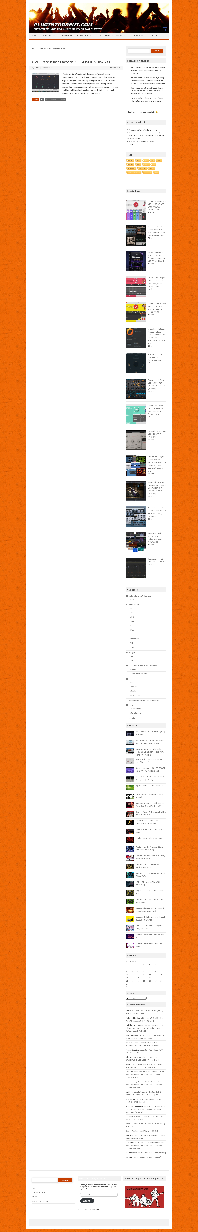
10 (127, 974)
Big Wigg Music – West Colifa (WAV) (149, 786)
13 (144, 974)
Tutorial (155, 36)
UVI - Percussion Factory (55, 99)
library (151, 168)
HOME (34, 1188)
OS (130, 679)
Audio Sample (138, 36)
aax (156, 172)
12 (138, 974)
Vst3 (132, 647)
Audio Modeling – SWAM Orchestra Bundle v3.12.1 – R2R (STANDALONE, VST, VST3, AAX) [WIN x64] (146, 1109)
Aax (131, 608)
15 (156, 974)
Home (34, 36)
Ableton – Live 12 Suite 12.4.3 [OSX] (145, 1131)
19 (138, 978)
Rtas (132, 630)
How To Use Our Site (40, 1201)
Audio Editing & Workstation (112, 36)
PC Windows (135, 695)
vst (153, 160)
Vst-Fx (146, 164)
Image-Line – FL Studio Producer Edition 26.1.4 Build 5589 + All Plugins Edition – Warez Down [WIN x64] (145, 1074)
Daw (132, 599)
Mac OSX (133, 687)
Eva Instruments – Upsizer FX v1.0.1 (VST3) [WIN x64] (155, 357)
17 (127, 978)
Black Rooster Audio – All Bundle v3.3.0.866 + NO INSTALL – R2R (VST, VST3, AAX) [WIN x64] (150, 752)
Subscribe (87, 1201)
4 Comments (115, 68)
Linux (132, 682)
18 (132, 978)
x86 (131, 660)
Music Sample (135, 713)
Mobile (133, 691)
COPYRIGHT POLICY (40, 1192)
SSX (131, 634)
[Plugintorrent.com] (99, 32)
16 (161, 974)
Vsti (159, 160)
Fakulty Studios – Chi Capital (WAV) (149, 838)
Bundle (130, 160)
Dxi (131, 625)
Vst (131, 643)
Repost (130, 164)
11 (132, 974)
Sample (131, 705)
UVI (42, 99)
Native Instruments (134, 172)
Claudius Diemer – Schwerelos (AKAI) (147, 1157)
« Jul (127, 987)
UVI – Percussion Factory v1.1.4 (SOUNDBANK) (71, 62)
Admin (37, 68)
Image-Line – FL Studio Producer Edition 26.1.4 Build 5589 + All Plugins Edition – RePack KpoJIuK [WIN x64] (144, 1028)
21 (150, 978)
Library (35, 99)
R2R (138, 160)
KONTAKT (147, 172)
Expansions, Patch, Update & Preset (77, 36)
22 (156, 978)
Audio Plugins (49, 36)
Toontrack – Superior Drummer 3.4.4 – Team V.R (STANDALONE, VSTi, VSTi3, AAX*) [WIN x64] (157, 488)
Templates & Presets (138, 674)
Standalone (134, 639)
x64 (131, 656)
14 (150, 974)
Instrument (131, 168)
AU (153, 164)
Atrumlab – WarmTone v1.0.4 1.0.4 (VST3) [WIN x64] (157, 434)
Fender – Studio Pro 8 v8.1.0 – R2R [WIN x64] (148, 1153)
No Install (142, 168)
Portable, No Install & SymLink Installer (144, 701)
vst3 (138, 164)
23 (161, 978)
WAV (145, 160)
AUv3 (132, 617)
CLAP (132, 621)
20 (144, 978)
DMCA (34, 1197)
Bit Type (132, 653)
